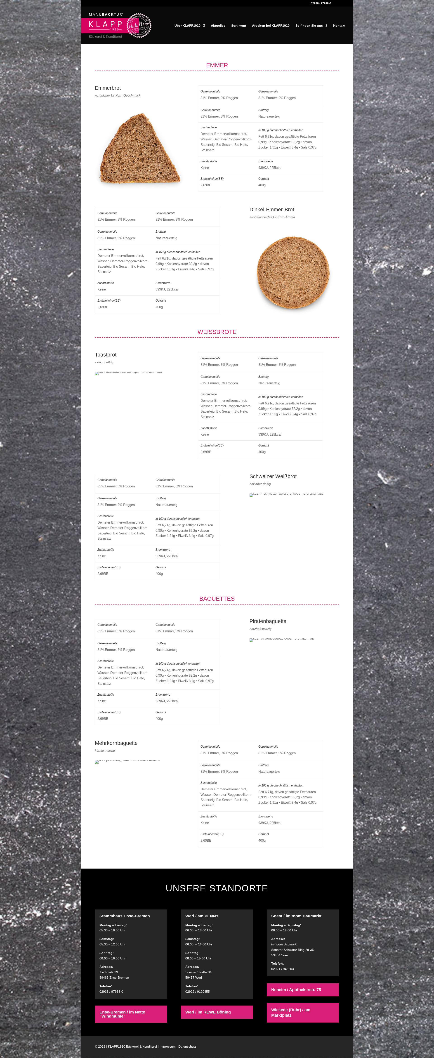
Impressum (168, 1046)
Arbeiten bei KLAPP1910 (271, 25)
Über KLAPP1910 (187, 25)
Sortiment (238, 25)
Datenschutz (187, 1046)
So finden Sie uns (309, 25)
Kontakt (339, 25)
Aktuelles (218, 25)
